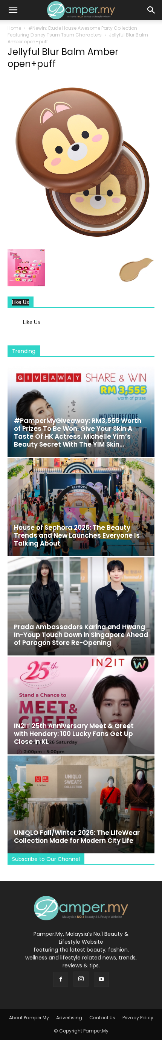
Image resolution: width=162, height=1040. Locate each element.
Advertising (69, 1017)
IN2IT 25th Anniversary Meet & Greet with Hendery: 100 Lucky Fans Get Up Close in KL (74, 733)
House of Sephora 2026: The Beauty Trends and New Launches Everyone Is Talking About (77, 535)
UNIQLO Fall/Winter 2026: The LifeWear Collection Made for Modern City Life (77, 836)
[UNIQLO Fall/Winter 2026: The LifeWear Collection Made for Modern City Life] (81, 804)
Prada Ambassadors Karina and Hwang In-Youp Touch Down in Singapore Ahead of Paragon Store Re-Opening (81, 634)
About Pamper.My (29, 1017)
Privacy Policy (137, 1017)
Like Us (20, 302)
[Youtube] (101, 979)
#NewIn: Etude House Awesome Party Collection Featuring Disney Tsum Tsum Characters (72, 31)
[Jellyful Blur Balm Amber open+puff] (81, 240)
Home (14, 28)
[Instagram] (81, 979)
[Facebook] (60, 979)
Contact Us (102, 1017)
